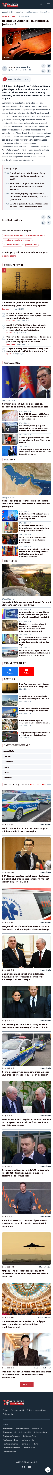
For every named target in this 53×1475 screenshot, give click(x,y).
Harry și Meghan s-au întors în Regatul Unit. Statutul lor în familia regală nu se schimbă (25, 1026)
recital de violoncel (12, 245)
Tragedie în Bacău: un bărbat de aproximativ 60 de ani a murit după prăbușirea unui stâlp (25, 928)
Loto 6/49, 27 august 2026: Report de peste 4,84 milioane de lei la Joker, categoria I (27, 186)
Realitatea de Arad (9, 1432)
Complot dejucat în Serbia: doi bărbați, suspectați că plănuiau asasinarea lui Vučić (28, 176)
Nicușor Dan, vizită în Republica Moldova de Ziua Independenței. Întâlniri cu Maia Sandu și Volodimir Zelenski (34, 553)
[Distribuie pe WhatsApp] (43, 71)
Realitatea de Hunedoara (11, 1448)
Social (9, 333)
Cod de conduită (8, 1414)
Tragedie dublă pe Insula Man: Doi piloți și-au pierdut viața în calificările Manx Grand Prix (27, 349)
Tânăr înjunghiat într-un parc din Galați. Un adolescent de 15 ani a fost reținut (25, 830)
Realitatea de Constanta (29, 1444)
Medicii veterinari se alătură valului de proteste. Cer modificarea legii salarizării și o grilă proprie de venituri (34, 627)
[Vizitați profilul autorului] (4, 68)
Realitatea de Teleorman (11, 1436)
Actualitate (19, 12)
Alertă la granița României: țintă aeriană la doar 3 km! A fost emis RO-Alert (29, 205)
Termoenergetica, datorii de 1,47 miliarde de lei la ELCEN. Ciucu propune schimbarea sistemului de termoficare (25, 1173)
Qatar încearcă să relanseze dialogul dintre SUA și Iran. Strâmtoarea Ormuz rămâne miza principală (26, 503)
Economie (6, 309)
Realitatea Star (37, 1428)
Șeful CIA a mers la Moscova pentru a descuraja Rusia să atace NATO (32, 540)
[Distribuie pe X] (49, 71)
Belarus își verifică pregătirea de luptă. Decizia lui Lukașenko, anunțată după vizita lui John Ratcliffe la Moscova (26, 1122)
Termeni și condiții (17, 1410)
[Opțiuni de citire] (48, 1470)
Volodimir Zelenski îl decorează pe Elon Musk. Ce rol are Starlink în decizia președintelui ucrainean (25, 1223)
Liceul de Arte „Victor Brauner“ (17, 240)
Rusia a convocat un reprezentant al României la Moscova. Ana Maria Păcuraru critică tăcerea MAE (26, 1374)
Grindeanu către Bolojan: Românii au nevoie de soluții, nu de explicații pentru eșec (34, 528)
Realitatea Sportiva (22, 1428)
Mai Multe (27, 1384)
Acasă (6, 12)
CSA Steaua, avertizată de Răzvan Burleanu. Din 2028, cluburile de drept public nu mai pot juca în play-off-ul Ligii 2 (25, 879)
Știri (12, 12)
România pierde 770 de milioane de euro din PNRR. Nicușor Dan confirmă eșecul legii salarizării (34, 614)
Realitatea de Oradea (10, 1452)
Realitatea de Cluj (25, 1432)
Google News (9, 255)
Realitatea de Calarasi (10, 1440)
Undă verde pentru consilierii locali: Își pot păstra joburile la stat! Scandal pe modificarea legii (24, 1324)
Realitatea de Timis (29, 1436)
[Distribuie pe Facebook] (49, 66)
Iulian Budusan (44, 1317)
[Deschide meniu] (48, 4)
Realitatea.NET (8, 1428)
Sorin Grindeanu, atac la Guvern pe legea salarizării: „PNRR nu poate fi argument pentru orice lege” (34, 641)
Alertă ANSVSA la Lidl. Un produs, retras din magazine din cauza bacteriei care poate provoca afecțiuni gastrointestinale (26, 327)
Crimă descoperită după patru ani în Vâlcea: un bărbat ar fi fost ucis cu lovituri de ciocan (25, 1073)
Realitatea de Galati (40, 1432)
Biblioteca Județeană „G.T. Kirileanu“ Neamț (23, 235)
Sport (8, 354)
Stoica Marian (45, 1267)
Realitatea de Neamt (42, 1368)
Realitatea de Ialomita (10, 1444)
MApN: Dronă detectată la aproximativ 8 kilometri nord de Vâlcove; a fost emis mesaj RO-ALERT (25, 1273)
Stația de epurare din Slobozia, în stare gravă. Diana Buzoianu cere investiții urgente (35, 451)
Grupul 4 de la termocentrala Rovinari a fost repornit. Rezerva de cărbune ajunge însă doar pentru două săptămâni (28, 315)
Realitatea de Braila (29, 1448)
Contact (6, 1410)
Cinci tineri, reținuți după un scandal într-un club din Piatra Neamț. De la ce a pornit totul (29, 196)
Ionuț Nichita (45, 824)
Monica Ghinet (23, 67)
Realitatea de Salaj (27, 1440)
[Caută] (41, 4)
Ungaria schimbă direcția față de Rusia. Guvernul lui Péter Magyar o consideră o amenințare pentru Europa (23, 977)
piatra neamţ (31, 245)
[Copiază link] (43, 66)
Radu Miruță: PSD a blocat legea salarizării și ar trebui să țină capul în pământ (34, 516)
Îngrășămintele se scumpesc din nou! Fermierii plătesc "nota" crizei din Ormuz (26, 603)
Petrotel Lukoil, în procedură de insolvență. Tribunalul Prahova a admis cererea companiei (34, 653)
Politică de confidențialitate (36, 1410)
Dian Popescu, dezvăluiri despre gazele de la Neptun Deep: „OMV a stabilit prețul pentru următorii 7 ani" (25, 305)
